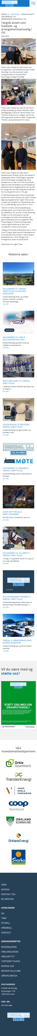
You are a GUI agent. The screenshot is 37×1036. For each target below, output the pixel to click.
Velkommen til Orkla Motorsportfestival (14, 338)
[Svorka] (18, 858)
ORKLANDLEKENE (9, 951)
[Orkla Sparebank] (18, 764)
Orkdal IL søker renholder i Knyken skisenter (17, 641)
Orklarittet (8, 956)
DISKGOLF (6, 932)
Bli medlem (7, 899)
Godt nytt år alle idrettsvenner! (12, 513)
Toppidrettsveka (10, 961)
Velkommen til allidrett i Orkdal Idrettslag (16, 554)
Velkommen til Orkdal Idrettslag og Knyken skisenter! (14, 291)
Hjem (3, 884)
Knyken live (7, 966)
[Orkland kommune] (18, 822)
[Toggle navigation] (33, 3)
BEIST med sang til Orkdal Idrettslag (16, 382)
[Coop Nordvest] (18, 807)
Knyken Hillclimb (10, 970)
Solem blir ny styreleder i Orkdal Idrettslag (16, 425)
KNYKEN (5, 889)
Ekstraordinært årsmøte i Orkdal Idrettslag (17, 597)
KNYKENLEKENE (9, 946)
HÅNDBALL (6, 927)
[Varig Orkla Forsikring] (18, 792)
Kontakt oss (8, 894)
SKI (2, 913)
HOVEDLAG (15, 14)
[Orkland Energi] (18, 839)
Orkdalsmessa (9, 975)
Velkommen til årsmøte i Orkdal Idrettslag (16, 469)
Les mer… (6, 304)
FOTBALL (5, 922)
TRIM (3, 918)
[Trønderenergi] (18, 778)
